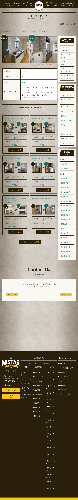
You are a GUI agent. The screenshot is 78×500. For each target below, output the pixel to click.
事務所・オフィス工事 (26, 396)
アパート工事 (26, 379)
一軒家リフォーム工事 (19, 177)
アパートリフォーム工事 (67, 55)
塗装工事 (37, 407)
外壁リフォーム (66, 138)
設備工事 (37, 416)
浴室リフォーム (66, 116)
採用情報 (62, 385)
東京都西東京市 (66, 219)
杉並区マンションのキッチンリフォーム (15, 119)
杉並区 (14, 145)
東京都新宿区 (65, 192)
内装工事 (37, 372)
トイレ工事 (38, 381)
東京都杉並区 (65, 183)
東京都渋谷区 (65, 251)
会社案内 (62, 363)
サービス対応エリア (66, 368)
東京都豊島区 (65, 215)
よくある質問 (63, 376)
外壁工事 (37, 411)
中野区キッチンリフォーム (41, 198)
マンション (26, 71)
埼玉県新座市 (65, 168)
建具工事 (37, 398)
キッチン (25, 77)
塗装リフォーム (66, 134)
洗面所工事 (38, 385)
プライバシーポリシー (66, 394)
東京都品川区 (65, 247)
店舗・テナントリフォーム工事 (67, 70)
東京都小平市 (65, 233)
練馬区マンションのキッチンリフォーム (43, 119)
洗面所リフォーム (67, 111)
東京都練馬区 (65, 178)
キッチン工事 (38, 377)
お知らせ (62, 381)
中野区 (42, 226)
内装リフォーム (66, 95)
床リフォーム (65, 129)
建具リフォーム (66, 125)
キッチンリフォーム (67, 101)
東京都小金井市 (66, 237)
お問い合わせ (63, 390)
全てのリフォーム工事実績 (39, 363)
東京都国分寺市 (66, 242)
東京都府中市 (65, 224)
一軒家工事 (26, 383)
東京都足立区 (65, 210)
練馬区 (24, 82)
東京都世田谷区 (66, 201)
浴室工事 (37, 390)
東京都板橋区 (65, 196)
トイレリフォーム (67, 107)
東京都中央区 (65, 228)
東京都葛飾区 (65, 206)
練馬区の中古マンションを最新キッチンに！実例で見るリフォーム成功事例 (15, 200)
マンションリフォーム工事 (19, 137)
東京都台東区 (65, 256)
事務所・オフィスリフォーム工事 (67, 76)
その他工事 (38, 394)
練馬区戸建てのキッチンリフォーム (15, 159)
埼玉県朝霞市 (65, 164)
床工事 (36, 403)
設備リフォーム (66, 143)
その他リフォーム (67, 120)
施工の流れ (63, 372)
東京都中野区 (65, 187)
